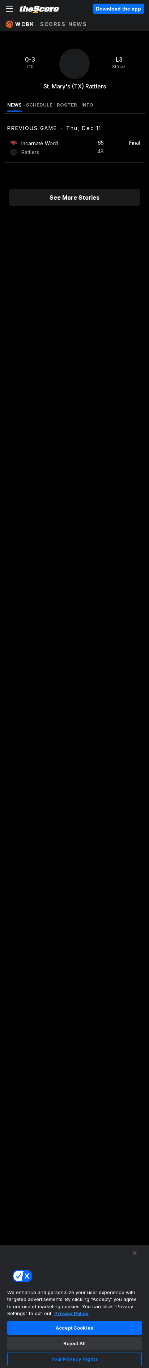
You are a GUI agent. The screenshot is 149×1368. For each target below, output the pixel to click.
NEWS (14, 105)
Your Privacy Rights (74, 1359)
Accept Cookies (74, 1328)
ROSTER (67, 105)
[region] (74, 1306)
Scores (52, 24)
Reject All (74, 1343)
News (77, 24)
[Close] (134, 1253)
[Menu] (9, 8)
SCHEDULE (39, 105)
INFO (87, 105)
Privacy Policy (71, 1313)
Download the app (118, 9)
